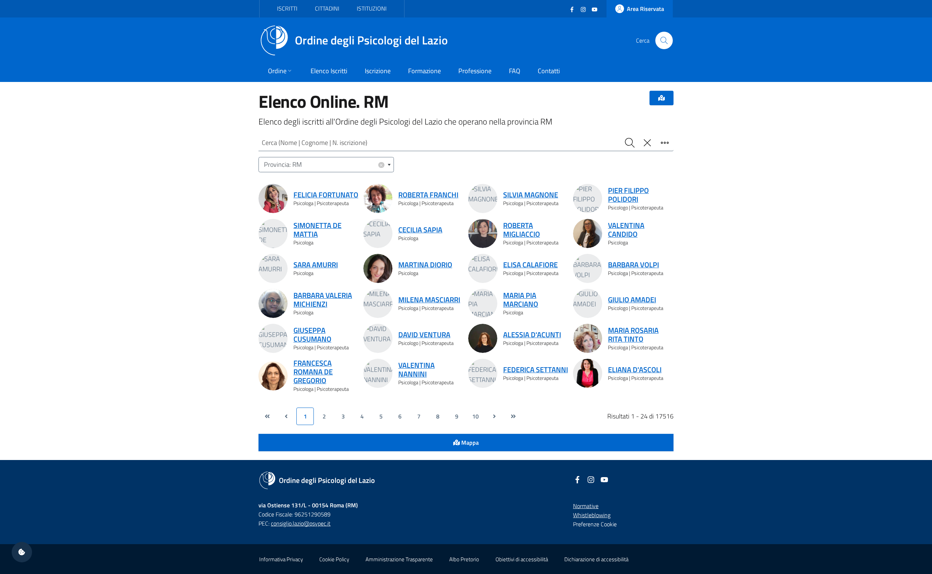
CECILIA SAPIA (420, 229)
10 (475, 416)
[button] (22, 552)
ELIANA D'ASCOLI (635, 369)
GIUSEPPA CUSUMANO (312, 334)
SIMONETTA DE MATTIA (317, 230)
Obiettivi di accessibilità (521, 559)
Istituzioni (372, 8)
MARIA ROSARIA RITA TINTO (633, 334)
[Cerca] (664, 40)
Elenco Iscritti (329, 71)
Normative (586, 506)
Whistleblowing (592, 515)
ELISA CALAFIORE (530, 264)
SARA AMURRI (315, 264)
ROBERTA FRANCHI (428, 194)
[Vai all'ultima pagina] (513, 416)
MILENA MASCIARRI (429, 299)
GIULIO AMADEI (632, 299)
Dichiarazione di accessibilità (596, 559)
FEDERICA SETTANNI (535, 369)
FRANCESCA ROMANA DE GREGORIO (313, 372)
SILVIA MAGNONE (530, 194)
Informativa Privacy (281, 559)
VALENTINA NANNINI (416, 369)
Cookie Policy (334, 559)
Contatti (549, 71)
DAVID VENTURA (424, 334)
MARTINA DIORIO (425, 264)
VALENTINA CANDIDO (626, 230)
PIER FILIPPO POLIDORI (628, 195)
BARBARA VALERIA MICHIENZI (322, 299)
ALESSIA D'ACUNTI (532, 334)
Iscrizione (378, 71)
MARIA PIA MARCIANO (520, 299)
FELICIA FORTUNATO (325, 194)
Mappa (469, 442)
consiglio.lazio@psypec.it (301, 523)
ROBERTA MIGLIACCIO (521, 230)
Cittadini (327, 8)
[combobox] (326, 165)
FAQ (514, 71)
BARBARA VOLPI (633, 264)
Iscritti (287, 8)
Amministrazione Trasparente (399, 559)
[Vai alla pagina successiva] (494, 416)
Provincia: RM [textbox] (323, 164)
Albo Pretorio (464, 559)
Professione (474, 71)
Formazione (424, 71)
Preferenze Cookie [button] (595, 524)
